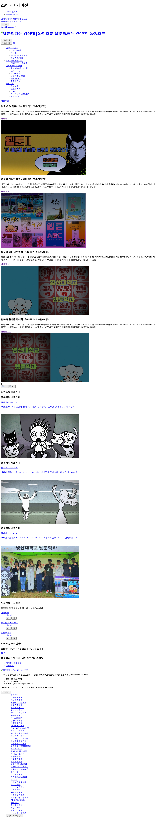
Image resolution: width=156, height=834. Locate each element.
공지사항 (5, 613)
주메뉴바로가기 (13, 14)
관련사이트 (6, 692)
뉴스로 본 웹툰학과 (9, 623)
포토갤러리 (6, 633)
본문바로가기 (12, 12)
